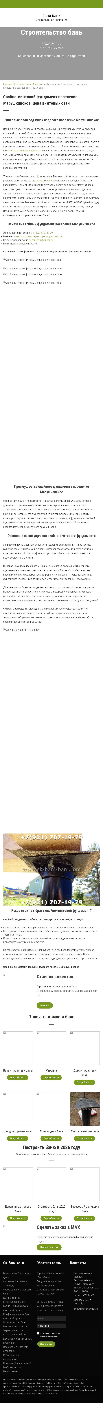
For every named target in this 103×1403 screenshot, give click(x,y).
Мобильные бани (12, 1367)
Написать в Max (52, 47)
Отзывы (44, 1005)
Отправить (46, 1344)
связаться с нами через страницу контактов (38, 236)
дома (38, 180)
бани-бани (51, 15)
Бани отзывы (10, 1371)
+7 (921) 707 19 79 (43, 232)
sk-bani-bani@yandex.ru (41, 240)
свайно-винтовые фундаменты (23, 150)
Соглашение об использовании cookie (60, 1380)
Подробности (17, 1077)
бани (49, 180)
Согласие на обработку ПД (36, 1383)
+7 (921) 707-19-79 (51, 43)
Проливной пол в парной (17, 1363)
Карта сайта (55, 1383)
